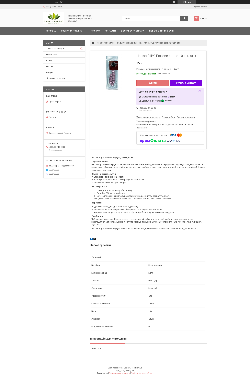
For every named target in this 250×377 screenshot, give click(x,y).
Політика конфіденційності (142, 373)
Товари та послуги (71, 31)
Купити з (181, 83)
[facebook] (91, 239)
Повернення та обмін (161, 31)
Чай (140, 43)
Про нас (95, 31)
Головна (51, 31)
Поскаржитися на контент (119, 373)
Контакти (110, 31)
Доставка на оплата (55, 78)
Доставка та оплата (132, 31)
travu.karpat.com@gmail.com (61, 166)
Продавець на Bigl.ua (125, 370)
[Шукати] (184, 18)
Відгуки (49, 72)
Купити (152, 83)
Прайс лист (51, 54)
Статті (49, 60)
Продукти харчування (126, 43)
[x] (94, 239)
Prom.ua (138, 368)
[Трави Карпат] (53, 23)
